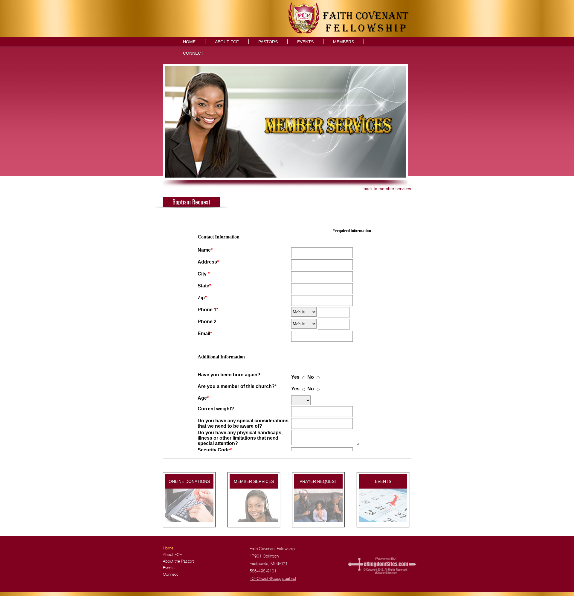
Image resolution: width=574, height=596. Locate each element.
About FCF (227, 41)
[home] (349, 32)
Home (189, 41)
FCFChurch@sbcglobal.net (273, 579)
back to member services (387, 188)
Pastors (268, 41)
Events (305, 41)
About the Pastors (179, 561)
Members (343, 41)
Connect (193, 53)
